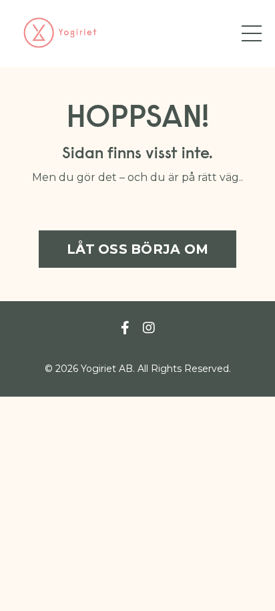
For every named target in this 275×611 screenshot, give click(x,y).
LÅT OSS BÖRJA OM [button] (137, 249)
